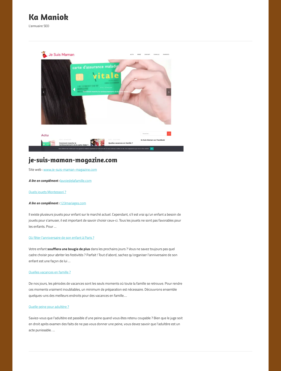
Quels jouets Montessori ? (47, 192)
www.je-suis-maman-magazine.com (70, 169)
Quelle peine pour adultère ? (49, 306)
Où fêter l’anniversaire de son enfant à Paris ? (61, 237)
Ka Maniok (48, 17)
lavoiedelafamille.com (76, 180)
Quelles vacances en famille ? (50, 272)
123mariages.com (73, 203)
